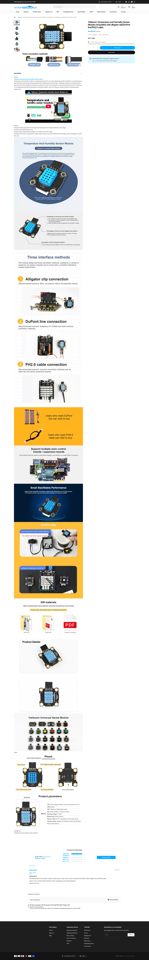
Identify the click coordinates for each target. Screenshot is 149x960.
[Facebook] (126, 1)
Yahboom (94, 34)
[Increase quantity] (97, 48)
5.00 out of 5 (46, 856)
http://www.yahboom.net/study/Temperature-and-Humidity (63, 908)
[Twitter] (134, 1)
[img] (33, 870)
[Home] (15, 17)
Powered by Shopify (130, 956)
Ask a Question (113, 899)
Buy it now (111, 52)
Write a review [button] (106, 857)
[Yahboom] (25, 7)
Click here (95, 61)
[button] (48, 73)
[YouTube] (132, 1)
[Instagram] (129, 1)
